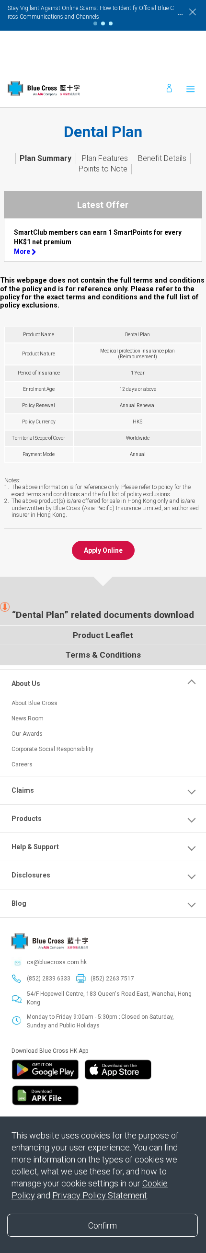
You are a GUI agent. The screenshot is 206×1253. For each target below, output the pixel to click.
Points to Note (103, 168)
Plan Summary (45, 158)
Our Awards (27, 733)
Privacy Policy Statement (99, 1195)
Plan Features (105, 158)
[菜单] (190, 89)
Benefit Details (162, 158)
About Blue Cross (34, 703)
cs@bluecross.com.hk (57, 962)
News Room (27, 718)
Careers (22, 764)
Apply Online (103, 550)
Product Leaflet (103, 635)
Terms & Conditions (103, 655)
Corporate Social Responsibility (52, 749)
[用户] (169, 89)
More (23, 251)
